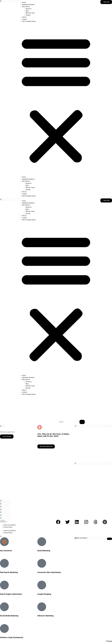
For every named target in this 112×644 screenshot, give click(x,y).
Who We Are (26, 6)
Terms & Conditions (10, 525)
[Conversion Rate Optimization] (41, 563)
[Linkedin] (77, 522)
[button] (56, 99)
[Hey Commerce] (4, 541)
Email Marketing (43, 551)
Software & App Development (11, 637)
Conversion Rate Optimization (49, 572)
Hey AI (24, 17)
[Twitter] (67, 522)
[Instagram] (86, 522)
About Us (28, 8)
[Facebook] (58, 522)
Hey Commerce (6, 551)
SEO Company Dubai (29, 21)
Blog (27, 11)
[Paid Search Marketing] (4, 563)
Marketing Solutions (28, 4)
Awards (28, 15)
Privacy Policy (8, 527)
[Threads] (95, 522)
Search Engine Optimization (11, 594)
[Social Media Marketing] (4, 606)
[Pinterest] (105, 522)
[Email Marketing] (41, 541)
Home (24, 2)
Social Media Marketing (9, 616)
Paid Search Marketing (9, 572)
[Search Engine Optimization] (4, 585)
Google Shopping (44, 594)
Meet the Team (30, 13)
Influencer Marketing (45, 616)
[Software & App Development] (4, 628)
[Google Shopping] (41, 585)
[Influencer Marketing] (41, 606)
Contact (24, 19)
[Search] (82, 422)
